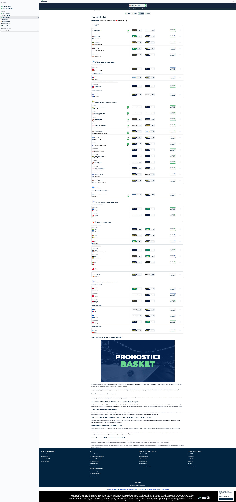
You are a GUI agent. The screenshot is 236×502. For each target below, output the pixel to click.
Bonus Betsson (191, 456)
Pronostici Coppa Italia (94, 461)
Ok (226, 498)
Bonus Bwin (190, 461)
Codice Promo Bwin (143, 461)
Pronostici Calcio (6, 13)
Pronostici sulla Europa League (96, 458)
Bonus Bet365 (191, 458)
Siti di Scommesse (6, 4)
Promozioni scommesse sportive (148, 451)
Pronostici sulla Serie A (94, 463)
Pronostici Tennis (6, 15)
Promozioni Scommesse (7, 8)
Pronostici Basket (6, 17)
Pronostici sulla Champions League (97, 456)
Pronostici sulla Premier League (96, 468)
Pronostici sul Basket (45, 458)
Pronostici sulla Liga (94, 471)
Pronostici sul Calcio (45, 453)
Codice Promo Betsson (143, 456)
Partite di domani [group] (111, 20)
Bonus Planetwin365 (192, 466)
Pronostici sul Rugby (45, 461)
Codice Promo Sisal (143, 463)
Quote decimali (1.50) (5, 30)
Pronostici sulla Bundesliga (95, 473)
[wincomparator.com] (44, 1)
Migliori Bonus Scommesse (195, 451)
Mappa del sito (165, 489)
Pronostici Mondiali (94, 453)
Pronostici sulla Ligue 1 (94, 475)
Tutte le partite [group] (95, 20)
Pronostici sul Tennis (45, 456)
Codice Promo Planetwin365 (145, 466)
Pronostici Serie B (93, 466)
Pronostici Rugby (6, 25)
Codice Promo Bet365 (143, 458)
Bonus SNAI (190, 453)
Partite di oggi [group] (103, 20)
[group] (126, 21)
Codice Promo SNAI (143, 453)
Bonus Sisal (190, 463)
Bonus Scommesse (6, 6)
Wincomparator (141, 485)
